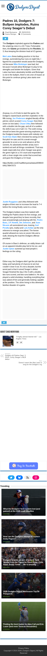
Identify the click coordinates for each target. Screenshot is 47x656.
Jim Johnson (25, 223)
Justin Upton (8, 249)
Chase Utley (25, 124)
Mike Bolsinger (20, 64)
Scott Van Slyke (10, 137)
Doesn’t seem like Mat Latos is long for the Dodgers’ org (30, 362)
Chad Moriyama (11, 32)
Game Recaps (10, 34)
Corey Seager (27, 121)
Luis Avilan (29, 228)
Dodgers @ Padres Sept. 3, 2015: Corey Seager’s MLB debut (15, 356)
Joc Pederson (18, 118)
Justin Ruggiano (10, 202)
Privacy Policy (23, 648)
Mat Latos (7, 56)
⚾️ (23, 466)
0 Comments (26, 34)
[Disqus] (23, 431)
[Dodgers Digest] (23, 6)
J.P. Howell (13, 223)
